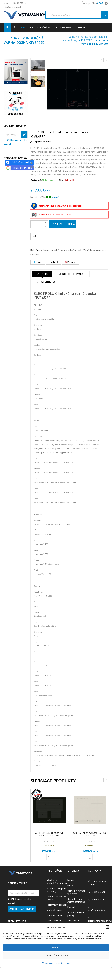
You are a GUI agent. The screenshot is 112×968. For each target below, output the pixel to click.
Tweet (39, 262)
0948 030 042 (98, 900)
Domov (72, 36)
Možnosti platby (54, 915)
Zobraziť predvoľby (56, 955)
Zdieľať (54, 262)
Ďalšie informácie (73, 274)
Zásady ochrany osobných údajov (56, 963)
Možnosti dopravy (55, 910)
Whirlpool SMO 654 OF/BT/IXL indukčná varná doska (49, 834)
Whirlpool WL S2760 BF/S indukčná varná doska (89, 834)
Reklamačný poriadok (57, 905)
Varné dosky (70, 40)
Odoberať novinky (24, 134)
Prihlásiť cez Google (22, 168)
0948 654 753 (98, 892)
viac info (56, 197)
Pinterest (71, 262)
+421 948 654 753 (14, 3)
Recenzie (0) (47, 281)
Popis (44, 274)
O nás (70, 885)
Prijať (56, 947)
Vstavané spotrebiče (92, 36)
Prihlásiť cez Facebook (22, 162)
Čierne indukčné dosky (71, 250)
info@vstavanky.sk (97, 910)
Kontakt (71, 907)
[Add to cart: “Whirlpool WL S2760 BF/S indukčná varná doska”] (90, 857)
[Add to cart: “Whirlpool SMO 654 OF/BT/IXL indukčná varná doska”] (49, 857)
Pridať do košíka (64, 224)
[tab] (42, 274)
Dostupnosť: (36, 180)
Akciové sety (73, 921)
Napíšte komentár (42, 141)
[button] (107, 927)
